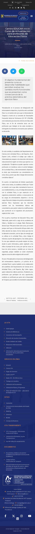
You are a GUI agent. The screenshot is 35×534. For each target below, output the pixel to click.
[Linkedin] (21, 7)
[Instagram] (15, 7)
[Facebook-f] (10, 7)
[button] (6, 2)
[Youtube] (18, 7)
